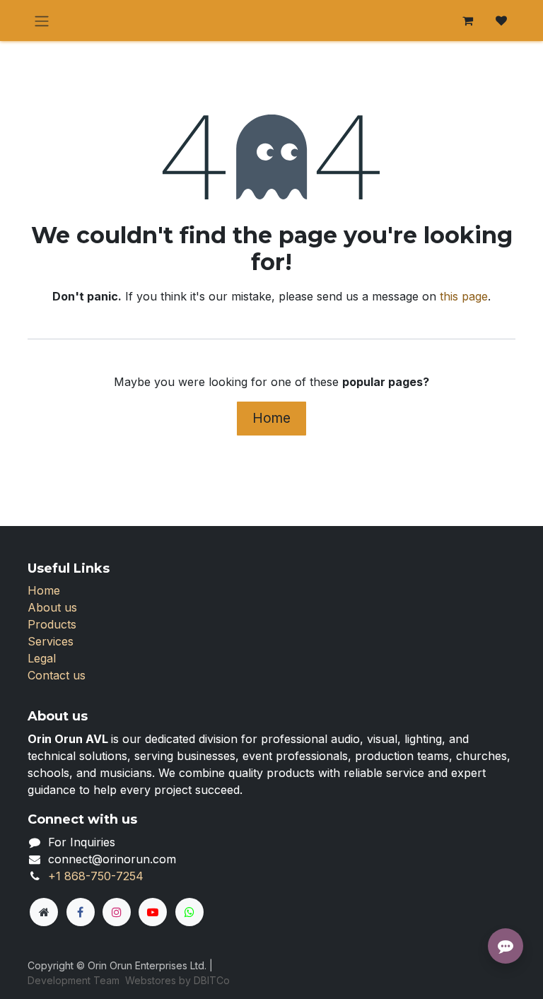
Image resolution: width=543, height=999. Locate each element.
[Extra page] (44, 912)
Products (52, 624)
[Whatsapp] (189, 912)
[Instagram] (117, 912)
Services (51, 641)
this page (464, 296)
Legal (42, 658)
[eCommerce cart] (467, 20)
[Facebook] (80, 912)
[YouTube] (153, 912)
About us (52, 607)
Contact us (57, 675)
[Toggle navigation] (42, 20)
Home (271, 417)
